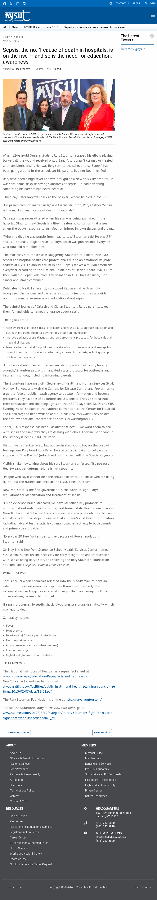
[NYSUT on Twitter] (10, 3)
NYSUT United (32, 27)
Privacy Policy (142, 887)
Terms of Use (14, 887)
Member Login (93, 758)
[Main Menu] (153, 15)
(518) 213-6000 (105, 822)
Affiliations (16, 779)
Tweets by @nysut (133, 49)
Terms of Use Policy (22, 790)
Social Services (19, 848)
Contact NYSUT (19, 801)
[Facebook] (3, 3)
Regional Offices (20, 763)
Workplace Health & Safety (26, 853)
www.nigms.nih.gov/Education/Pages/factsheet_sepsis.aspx (45, 676)
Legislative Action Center (24, 832)
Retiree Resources (96, 795)
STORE (136, 3)
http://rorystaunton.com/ (83, 699)
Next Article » (102, 732)
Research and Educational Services (31, 826)
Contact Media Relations (111, 837)
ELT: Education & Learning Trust (29, 842)
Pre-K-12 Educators (97, 769)
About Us (15, 753)
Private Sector (93, 790)
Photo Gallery (18, 859)
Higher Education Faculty (100, 785)
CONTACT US (122, 3)
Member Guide (94, 753)
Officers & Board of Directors (27, 758)
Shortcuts (16, 785)
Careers (14, 795)
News (15, 27)
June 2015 (52, 27)
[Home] (4, 27)
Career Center (18, 837)
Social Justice (18, 816)
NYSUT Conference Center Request (31, 864)
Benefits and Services (98, 763)
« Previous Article (18, 732)
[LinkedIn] (23, 3)
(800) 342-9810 (105, 826)
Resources (16, 821)
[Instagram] (16, 3)
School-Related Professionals (103, 774)
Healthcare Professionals (100, 779)
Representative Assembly (25, 774)
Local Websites (19, 769)
